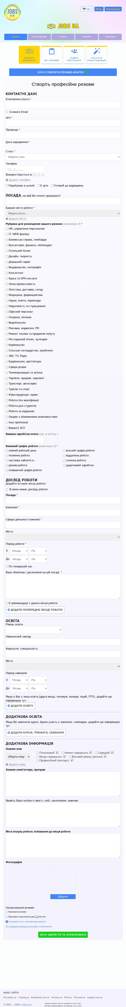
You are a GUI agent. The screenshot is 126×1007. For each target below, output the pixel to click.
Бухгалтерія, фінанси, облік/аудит (30, 245)
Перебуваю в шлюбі (22, 185)
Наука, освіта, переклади (25, 300)
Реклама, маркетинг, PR (24, 328)
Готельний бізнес (20, 250)
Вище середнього (50, 756)
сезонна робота (76, 460)
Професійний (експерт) (54, 760)
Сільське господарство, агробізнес (31, 350)
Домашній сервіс (20, 261)
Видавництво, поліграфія (25, 267)
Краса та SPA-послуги (23, 278)
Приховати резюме (17, 912)
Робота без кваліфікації (24, 400)
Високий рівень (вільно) (87, 756)
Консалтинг (16, 272)
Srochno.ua (56, 997)
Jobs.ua (26, 1004)
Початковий (46, 752)
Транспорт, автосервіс (23, 383)
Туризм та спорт (19, 389)
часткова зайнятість (21, 460)
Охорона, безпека (20, 317)
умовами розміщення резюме (24, 926)
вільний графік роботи (80, 450)
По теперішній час (20, 566)
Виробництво (17, 322)
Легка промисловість (22, 284)
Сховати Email (18, 111)
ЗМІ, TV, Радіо (18, 355)
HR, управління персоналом (27, 228)
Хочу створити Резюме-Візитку (61, 72)
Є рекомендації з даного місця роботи (33, 603)
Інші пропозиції (18, 422)
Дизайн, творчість (20, 256)
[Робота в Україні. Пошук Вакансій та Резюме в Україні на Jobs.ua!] (12, 12)
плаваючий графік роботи (25, 470)
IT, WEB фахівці (19, 234)
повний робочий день (22, 450)
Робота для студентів (22, 405)
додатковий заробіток (80, 465)
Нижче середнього (76, 752)
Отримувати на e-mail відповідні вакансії (27, 922)
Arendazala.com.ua (40, 997)
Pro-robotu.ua (9, 997)
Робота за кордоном (21, 411)
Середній (104, 752)
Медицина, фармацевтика (25, 295)
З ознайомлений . (30, 926)
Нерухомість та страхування (27, 306)
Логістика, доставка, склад (26, 289)
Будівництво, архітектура (25, 361)
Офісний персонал (21, 311)
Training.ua (23, 997)
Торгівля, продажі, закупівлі (26, 378)
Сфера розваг (17, 367)
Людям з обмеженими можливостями (33, 416)
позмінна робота (19, 455)
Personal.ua (79, 997)
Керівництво (16, 344)
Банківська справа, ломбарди (28, 239)
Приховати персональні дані (21, 917)
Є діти (44, 185)
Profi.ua (68, 997)
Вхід (99, 9)
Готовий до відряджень (69, 185)
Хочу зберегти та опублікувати (63, 934)
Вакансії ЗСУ (17, 427)
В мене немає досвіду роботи (29, 489)
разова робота (18, 465)
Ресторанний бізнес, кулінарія (28, 339)
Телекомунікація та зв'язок (25, 372)
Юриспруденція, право (23, 394)
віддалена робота (77, 455)
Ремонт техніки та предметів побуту (32, 333)
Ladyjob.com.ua (94, 997)
